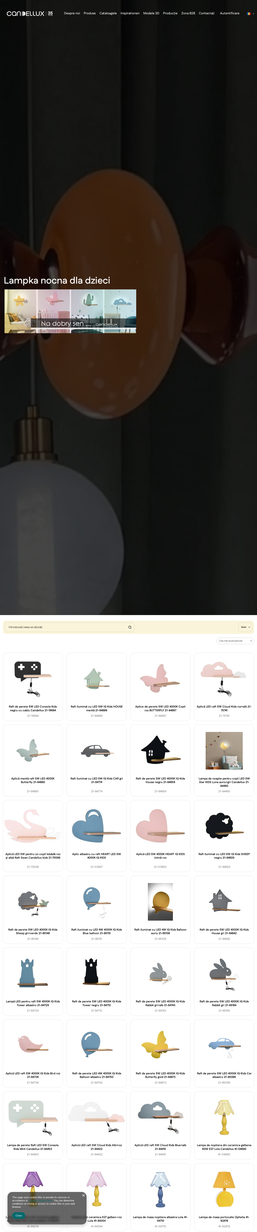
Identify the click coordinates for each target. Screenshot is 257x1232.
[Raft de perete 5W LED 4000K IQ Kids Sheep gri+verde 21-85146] (33, 902)
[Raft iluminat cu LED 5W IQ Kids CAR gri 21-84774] (96, 751)
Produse (90, 13)
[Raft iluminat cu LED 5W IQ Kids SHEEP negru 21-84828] (224, 827)
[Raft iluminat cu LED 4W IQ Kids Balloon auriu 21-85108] (160, 902)
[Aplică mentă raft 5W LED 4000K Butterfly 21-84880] (33, 751)
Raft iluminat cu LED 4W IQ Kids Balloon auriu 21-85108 (160, 931)
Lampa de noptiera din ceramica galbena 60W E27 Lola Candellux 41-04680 (224, 1147)
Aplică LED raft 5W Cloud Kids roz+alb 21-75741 (224, 708)
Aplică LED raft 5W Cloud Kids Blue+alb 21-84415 (160, 1147)
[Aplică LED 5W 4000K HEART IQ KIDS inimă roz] (160, 827)
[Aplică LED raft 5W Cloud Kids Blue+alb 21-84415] (160, 1118)
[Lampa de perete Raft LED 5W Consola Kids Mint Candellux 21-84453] (33, 1118)
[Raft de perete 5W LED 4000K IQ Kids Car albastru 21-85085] (224, 1046)
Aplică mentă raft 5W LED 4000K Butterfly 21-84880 (32, 780)
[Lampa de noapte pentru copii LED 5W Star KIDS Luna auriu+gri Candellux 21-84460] (224, 751)
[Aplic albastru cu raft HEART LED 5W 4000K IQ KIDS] (96, 827)
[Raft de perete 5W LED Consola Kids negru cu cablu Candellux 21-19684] (33, 679)
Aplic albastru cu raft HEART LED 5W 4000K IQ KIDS (96, 856)
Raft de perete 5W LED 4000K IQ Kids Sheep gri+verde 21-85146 (32, 931)
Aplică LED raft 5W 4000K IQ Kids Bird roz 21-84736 (33, 1075)
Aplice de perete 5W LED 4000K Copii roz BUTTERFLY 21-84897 (160, 708)
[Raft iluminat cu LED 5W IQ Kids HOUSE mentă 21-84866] (96, 679)
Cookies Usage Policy (40, 1200)
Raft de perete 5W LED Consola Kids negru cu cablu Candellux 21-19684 (33, 708)
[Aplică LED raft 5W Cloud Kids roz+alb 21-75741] (224, 679)
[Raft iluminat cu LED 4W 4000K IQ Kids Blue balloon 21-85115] (96, 902)
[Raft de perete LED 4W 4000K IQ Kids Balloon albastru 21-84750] (96, 1046)
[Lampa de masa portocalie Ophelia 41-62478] (224, 1190)
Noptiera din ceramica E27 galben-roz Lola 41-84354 (96, 1219)
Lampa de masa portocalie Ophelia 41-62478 (224, 1219)
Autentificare (230, 13)
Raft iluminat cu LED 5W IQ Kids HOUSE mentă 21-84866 (97, 708)
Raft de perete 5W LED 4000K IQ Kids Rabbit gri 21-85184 (224, 1003)
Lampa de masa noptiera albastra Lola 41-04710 (160, 1219)
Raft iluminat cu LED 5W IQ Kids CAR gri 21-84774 (97, 780)
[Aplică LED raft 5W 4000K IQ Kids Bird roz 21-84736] (33, 1046)
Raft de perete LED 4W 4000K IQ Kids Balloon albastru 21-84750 (96, 1075)
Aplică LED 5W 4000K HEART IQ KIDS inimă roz (160, 856)
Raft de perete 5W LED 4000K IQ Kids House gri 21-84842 (224, 931)
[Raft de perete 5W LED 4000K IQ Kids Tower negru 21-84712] (96, 974)
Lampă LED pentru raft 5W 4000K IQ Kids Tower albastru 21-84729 (33, 1003)
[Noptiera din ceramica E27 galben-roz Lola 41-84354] (96, 1190)
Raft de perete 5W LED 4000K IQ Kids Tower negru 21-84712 (96, 1003)
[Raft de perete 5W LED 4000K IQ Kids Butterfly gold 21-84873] (160, 1046)
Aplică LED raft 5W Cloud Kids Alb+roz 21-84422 (96, 1147)
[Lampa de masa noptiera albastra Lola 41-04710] (160, 1190)
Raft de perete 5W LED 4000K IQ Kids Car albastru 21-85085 (224, 1075)
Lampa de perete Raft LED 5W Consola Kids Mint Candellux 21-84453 (33, 1147)
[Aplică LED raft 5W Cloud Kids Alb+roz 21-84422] (96, 1118)
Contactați (206, 13)
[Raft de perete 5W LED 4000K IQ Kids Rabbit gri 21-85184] (224, 974)
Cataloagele (108, 13)
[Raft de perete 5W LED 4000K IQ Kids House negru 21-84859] (160, 751)
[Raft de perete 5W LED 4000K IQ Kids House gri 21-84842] (224, 902)
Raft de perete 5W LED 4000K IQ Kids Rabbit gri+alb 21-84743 (160, 1003)
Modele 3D (151, 13)
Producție (170, 13)
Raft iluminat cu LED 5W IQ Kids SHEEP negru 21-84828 (224, 856)
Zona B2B (188, 13)
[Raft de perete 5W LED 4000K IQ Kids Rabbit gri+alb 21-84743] (160, 974)
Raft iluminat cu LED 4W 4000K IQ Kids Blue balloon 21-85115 (96, 931)
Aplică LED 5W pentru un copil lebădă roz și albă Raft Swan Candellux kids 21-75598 (32, 856)
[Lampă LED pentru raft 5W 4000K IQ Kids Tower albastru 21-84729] (33, 974)
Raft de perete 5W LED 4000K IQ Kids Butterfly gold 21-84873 (160, 1075)
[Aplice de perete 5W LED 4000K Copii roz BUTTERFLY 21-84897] (160, 679)
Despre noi (72, 13)
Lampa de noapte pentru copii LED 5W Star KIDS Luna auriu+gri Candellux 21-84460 (224, 782)
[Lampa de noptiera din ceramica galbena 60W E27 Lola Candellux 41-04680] (224, 1118)
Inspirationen (130, 13)
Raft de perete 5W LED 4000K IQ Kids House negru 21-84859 (160, 780)
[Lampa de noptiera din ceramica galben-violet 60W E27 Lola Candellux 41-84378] (33, 1190)
